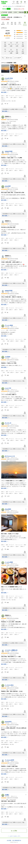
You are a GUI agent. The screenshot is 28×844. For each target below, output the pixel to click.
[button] (5, 69)
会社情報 (9, 840)
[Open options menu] (26, 78)
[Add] (25, 16)
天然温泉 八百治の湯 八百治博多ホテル (11, 17)
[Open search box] (3, 57)
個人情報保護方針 (16, 840)
